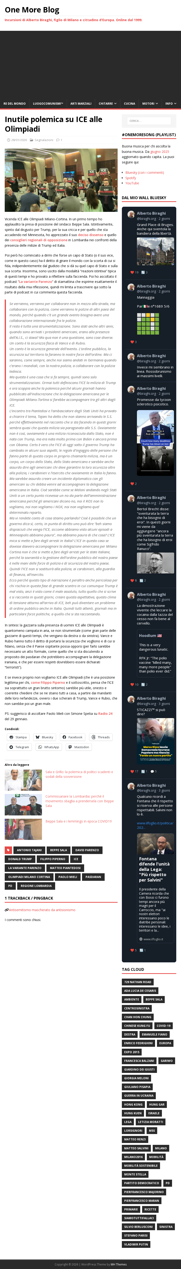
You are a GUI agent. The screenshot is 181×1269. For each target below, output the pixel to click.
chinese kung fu (137, 1026)
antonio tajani (29, 850)
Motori (148, 104)
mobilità (156, 1157)
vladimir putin (136, 1244)
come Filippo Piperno (48, 682)
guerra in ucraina (138, 1096)
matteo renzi (135, 1139)
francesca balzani (139, 1061)
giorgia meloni (136, 1078)
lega (128, 1122)
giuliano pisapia (137, 1087)
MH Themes (119, 1264)
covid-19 (163, 1026)
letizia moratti (150, 1122)
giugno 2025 (159, 151)
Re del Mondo (15, 104)
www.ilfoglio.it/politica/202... (155, 825)
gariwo (167, 1061)
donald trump (20, 859)
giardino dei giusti (139, 1069)
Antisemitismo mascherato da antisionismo (42, 910)
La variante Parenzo (35, 281)
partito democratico (141, 1183)
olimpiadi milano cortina (29, 877)
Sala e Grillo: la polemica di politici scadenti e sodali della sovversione (79, 774)
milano (161, 1148)
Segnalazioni (44, 140)
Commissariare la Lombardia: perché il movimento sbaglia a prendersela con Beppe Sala (79, 801)
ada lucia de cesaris (140, 991)
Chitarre (106, 104)
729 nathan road (137, 982)
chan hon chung (137, 1017)
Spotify (130, 178)
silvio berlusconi (138, 1227)
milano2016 (133, 1157)
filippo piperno (52, 859)
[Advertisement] (90, 64)
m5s (152, 1131)
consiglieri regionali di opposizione (38, 240)
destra (129, 1034)
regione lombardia (36, 886)
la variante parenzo (24, 868)
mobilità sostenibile (141, 1166)
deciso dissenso (90, 235)
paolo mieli (67, 877)
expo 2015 (131, 1052)
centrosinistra (136, 1008)
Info (169, 104)
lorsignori (133, 1131)
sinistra (166, 1227)
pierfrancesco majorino (144, 1192)
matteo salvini (136, 1148)
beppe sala (58, 850)
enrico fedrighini (138, 1043)
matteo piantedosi (65, 868)
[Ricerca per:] (149, 121)
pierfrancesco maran (141, 1201)
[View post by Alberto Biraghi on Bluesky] (151, 436)
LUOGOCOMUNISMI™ (48, 104)
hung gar (157, 1105)
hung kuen (133, 1113)
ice (76, 859)
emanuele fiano (154, 1034)
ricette (150, 1209)
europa (165, 1043)
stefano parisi (136, 1235)
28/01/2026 (19, 140)
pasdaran (93, 877)
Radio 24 (105, 713)
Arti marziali (80, 104)
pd (10, 886)
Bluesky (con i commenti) (144, 172)
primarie (131, 1209)
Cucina (129, 104)
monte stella (135, 1174)
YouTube (132, 183)
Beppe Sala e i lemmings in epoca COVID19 (78, 821)
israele (154, 1113)
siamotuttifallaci (139, 1218)
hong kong (133, 1105)
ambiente (131, 999)
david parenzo (87, 850)
